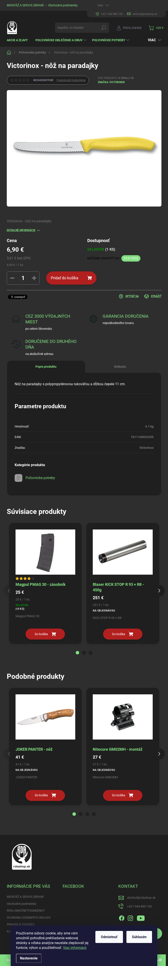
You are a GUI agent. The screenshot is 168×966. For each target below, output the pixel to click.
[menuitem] (19, 40)
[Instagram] (130, 917)
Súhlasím (139, 937)
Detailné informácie (21, 230)
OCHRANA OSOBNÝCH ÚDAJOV (29, 917)
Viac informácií (74, 948)
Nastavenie (29, 958)
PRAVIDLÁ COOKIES (20, 924)
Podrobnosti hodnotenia (71, 80)
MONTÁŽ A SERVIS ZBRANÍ (25, 5)
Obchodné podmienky (63, 5)
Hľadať (103, 27)
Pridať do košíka (64, 278)
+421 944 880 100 (139, 906)
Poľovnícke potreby (40, 478)
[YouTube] (141, 917)
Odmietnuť (109, 937)
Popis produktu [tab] (45, 366)
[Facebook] (121, 917)
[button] (77, 652)
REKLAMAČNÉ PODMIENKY (26, 910)
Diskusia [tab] (120, 366)
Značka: (111, 82)
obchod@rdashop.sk (141, 897)
